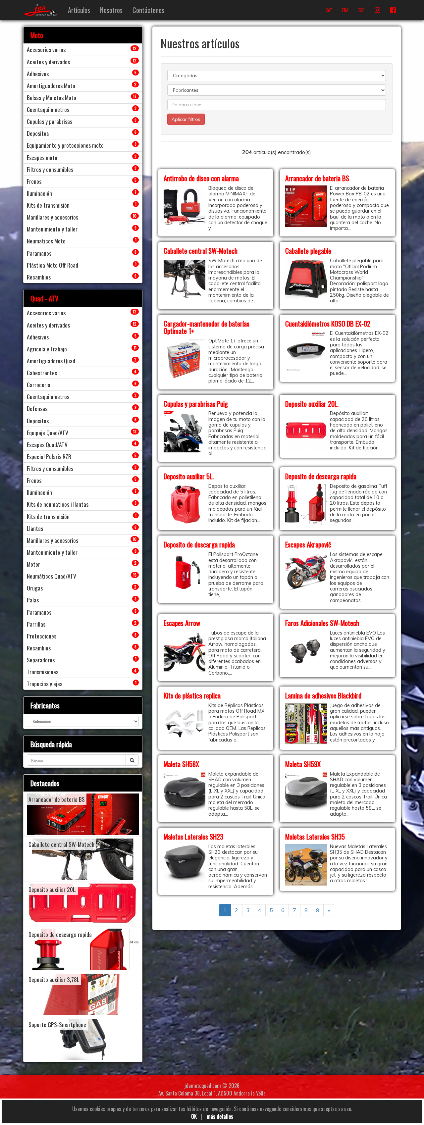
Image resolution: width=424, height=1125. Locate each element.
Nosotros (111, 10)
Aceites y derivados (48, 61)
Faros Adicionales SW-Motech (322, 623)
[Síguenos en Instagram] (377, 10)
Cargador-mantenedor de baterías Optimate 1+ (206, 327)
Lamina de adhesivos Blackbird (323, 695)
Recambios (39, 277)
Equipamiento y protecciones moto (65, 145)
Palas (33, 599)
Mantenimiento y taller (52, 229)
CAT (329, 10)
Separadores (41, 659)
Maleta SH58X (181, 764)
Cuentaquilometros (48, 109)
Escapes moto (42, 157)
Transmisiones (42, 671)
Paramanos (39, 253)
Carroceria (38, 384)
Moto (36, 35)
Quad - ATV (44, 298)
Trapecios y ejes (44, 683)
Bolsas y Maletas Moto (51, 97)
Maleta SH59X (303, 764)
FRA (345, 10)
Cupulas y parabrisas (49, 121)
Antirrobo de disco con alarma (201, 178)
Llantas (35, 528)
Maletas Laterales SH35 (315, 836)
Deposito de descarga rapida (320, 476)
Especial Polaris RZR (49, 456)
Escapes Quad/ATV (47, 444)
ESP (361, 10)
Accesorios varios (46, 49)
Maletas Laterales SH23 (193, 836)
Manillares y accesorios (52, 217)
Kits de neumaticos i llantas (57, 504)
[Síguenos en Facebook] (393, 10)
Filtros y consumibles (50, 169)
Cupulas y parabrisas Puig (196, 403)
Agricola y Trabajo (47, 348)
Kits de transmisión (48, 205)
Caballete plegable (308, 250)
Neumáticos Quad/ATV (51, 576)
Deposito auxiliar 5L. (189, 476)
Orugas (35, 588)
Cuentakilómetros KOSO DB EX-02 (327, 323)
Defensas (37, 408)
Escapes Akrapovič (308, 544)
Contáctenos (148, 10)
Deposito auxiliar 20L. (312, 403)
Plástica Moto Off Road (52, 265)
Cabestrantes (42, 372)
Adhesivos (38, 73)
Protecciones (41, 636)
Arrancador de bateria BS (317, 178)
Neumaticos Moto (46, 240)
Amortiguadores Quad (51, 360)
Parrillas (36, 624)
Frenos (34, 181)
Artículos (79, 10)
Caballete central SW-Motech (201, 250)
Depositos (38, 133)
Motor (33, 564)
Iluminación (39, 193)
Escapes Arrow (182, 623)
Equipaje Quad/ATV (47, 432)
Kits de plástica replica (192, 695)
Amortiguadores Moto (51, 85)
